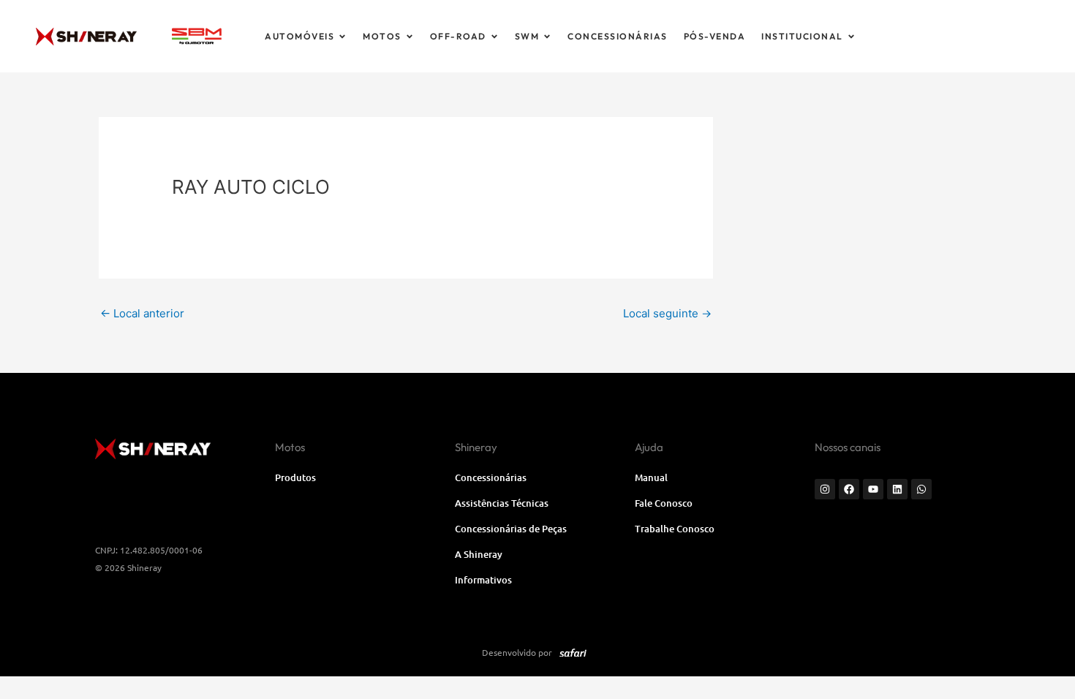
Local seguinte (667, 313)
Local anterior (142, 313)
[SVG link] (196, 36)
